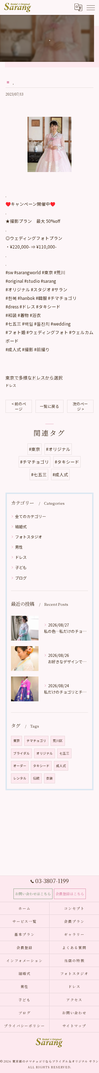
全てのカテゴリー (30, 516)
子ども (21, 567)
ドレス (11, 385)
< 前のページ (19, 406)
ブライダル (21, 753)
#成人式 (60, 474)
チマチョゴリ (36, 740)
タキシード (41, 765)
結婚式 (21, 526)
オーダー (19, 765)
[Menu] (90, 7)
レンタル (19, 778)
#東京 (34, 449)
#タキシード (67, 462)
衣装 (49, 778)
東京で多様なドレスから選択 (34, 377)
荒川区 (58, 740)
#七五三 (39, 474)
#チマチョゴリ (34, 462)
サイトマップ (74, 1025)
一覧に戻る (49, 406)
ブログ (21, 578)
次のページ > (80, 406)
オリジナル (44, 753)
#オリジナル (58, 449)
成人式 (61, 765)
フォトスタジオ (28, 537)
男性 (19, 547)
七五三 (64, 753)
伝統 (36, 778)
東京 (16, 740)
